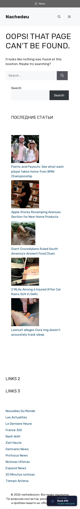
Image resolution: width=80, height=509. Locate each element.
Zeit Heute (14, 443)
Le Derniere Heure (19, 424)
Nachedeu (17, 16)
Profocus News (17, 455)
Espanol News (16, 468)
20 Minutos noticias (20, 474)
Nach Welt (13, 436)
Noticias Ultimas (18, 462)
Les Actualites (16, 417)
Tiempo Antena (17, 481)
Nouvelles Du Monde (20, 411)
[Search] (62, 75)
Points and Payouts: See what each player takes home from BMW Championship (37, 171)
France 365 (14, 430)
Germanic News (17, 449)
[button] (59, 16)
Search (16, 88)
